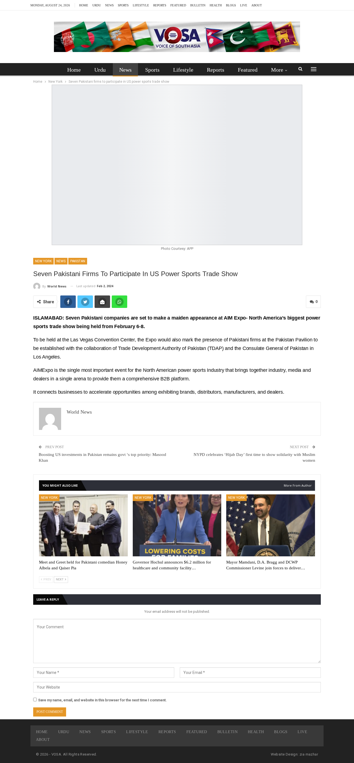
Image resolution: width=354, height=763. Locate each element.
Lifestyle (141, 5)
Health (216, 5)
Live (243, 5)
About (256, 5)
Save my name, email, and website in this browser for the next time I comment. (102, 700)
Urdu (96, 5)
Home (83, 5)
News (109, 5)
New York (43, 261)
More (277, 70)
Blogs (231, 5)
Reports (159, 5)
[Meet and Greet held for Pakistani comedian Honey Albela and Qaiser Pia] (83, 525)
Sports (123, 5)
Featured (178, 5)
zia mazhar (309, 754)
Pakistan (77, 261)
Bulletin (197, 5)
